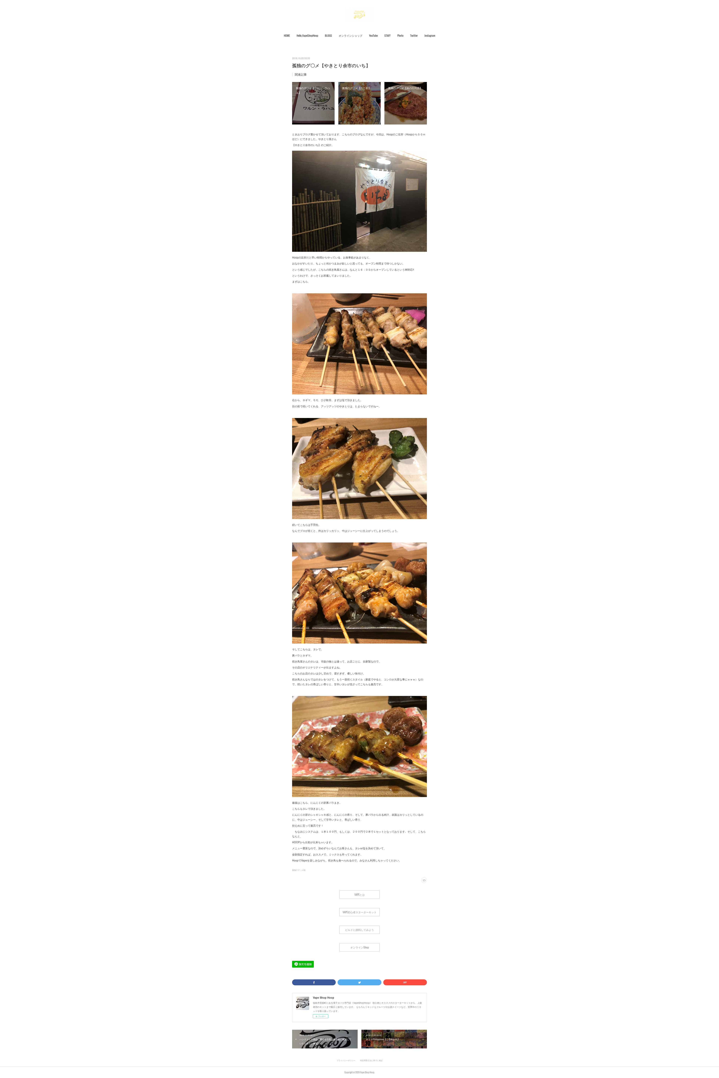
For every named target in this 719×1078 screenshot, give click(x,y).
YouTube (373, 35)
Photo (400, 35)
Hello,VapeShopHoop (307, 35)
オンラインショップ (350, 35)
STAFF (387, 35)
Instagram (429, 35)
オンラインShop (359, 947)
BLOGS (328, 35)
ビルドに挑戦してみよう (359, 930)
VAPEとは (359, 894)
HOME (287, 35)
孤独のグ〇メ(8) (299, 870)
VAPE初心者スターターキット (360, 912)
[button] (287, 35)
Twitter (414, 35)
